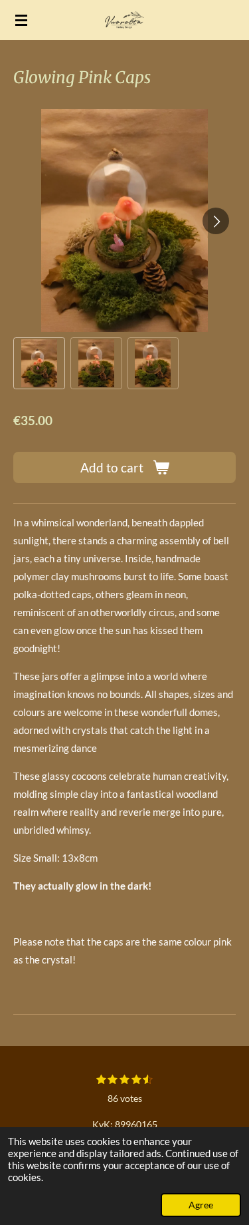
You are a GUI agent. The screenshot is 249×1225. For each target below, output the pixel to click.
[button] (39, 363)
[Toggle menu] (21, 20)
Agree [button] (201, 1205)
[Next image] (216, 221)
